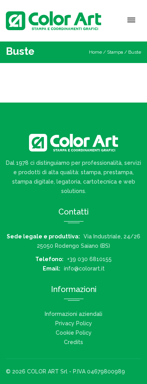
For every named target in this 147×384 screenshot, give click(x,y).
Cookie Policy (74, 333)
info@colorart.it (84, 268)
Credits (73, 342)
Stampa (115, 52)
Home (95, 52)
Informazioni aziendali (73, 314)
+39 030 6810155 (89, 259)
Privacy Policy (73, 323)
